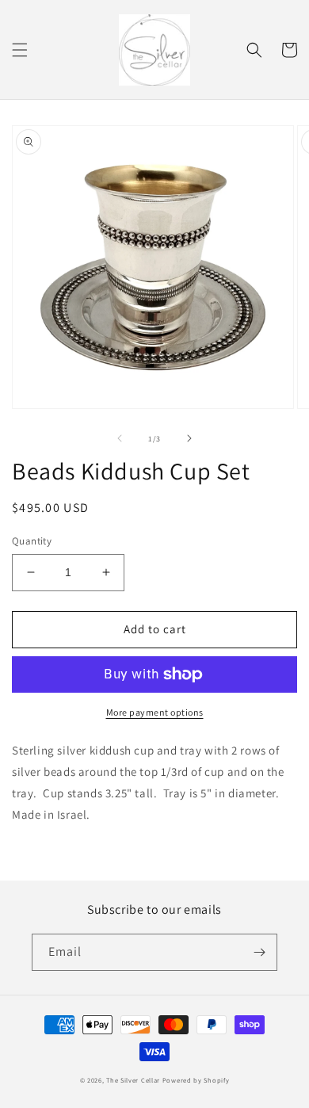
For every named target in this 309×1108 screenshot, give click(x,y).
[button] (19, 49)
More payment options (155, 712)
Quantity (32, 541)
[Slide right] (189, 438)
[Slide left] (119, 438)
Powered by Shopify (196, 1080)
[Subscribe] (259, 952)
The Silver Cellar (133, 1080)
